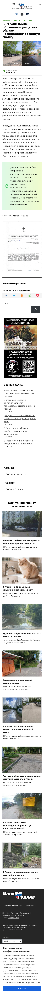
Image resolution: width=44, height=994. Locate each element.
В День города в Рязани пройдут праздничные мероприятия (16, 431)
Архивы (5, 937)
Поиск (7, 303)
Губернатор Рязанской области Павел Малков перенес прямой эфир (20, 418)
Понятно (22, 989)
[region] (22, 969)
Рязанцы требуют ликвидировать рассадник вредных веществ (21, 542)
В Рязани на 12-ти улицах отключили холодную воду (17, 588)
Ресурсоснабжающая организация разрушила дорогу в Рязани (21, 777)
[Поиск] (35, 309)
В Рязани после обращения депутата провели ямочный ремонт (17, 729)
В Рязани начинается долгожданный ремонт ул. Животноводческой (17, 825)
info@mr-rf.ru (13, 918)
